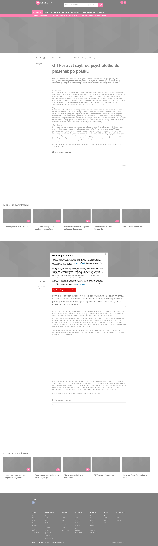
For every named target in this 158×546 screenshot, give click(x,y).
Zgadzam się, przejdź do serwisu (63, 290)
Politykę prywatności (81, 263)
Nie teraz (81, 290)
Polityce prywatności (81, 284)
